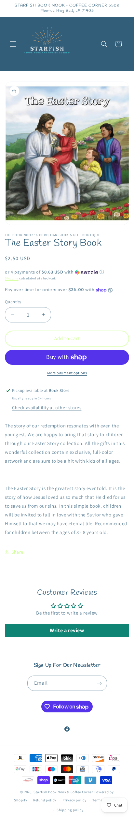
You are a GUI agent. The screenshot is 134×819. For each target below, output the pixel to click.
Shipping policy (70, 810)
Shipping (12, 278)
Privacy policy (74, 800)
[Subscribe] (99, 683)
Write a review (67, 630)
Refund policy (44, 800)
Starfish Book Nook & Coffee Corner (63, 792)
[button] (13, 44)
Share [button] (17, 552)
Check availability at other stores (46, 407)
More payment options (67, 372)
